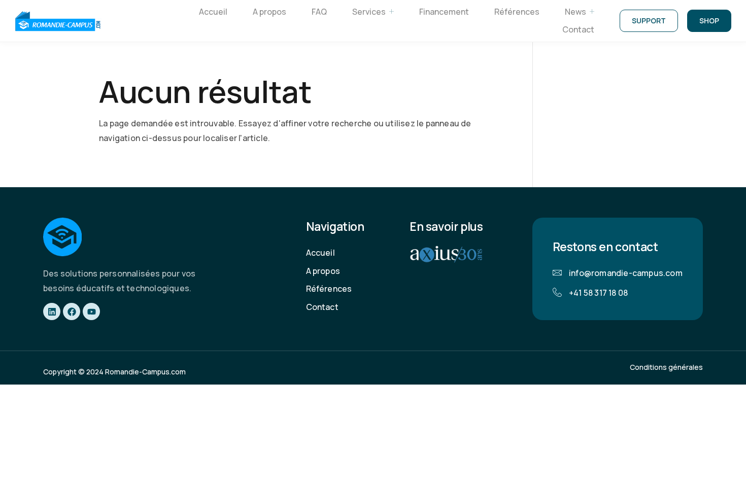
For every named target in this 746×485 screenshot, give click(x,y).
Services (369, 11)
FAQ (319, 11)
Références (516, 11)
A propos (269, 11)
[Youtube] (91, 311)
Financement (444, 11)
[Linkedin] (51, 311)
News (575, 11)
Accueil (213, 11)
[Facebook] (71, 311)
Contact (578, 29)
